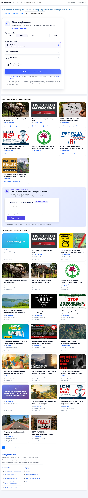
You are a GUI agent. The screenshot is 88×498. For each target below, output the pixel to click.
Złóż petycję (82, 2)
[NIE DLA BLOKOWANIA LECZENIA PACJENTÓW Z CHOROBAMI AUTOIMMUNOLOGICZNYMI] (15, 143)
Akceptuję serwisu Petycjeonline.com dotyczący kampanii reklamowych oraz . (33, 77)
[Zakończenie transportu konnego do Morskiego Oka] (15, 115)
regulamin (15, 76)
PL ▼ (20, 2)
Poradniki (6, 468)
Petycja (7, 13)
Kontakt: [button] (39, 2)
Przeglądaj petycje (29, 2)
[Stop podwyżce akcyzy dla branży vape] (44, 115)
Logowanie (71, 2)
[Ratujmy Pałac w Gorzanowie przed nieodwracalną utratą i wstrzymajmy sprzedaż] (15, 171)
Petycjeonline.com (8, 2)
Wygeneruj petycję (17, 218)
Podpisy (18, 13)
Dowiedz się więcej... (20, 28)
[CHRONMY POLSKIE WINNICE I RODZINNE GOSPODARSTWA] (72, 115)
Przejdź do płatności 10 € (33, 72)
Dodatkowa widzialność (36, 13)
